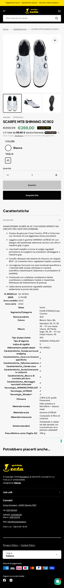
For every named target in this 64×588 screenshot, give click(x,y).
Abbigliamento (19, 29)
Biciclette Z (24, 477)
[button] (4, 11)
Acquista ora (32, 195)
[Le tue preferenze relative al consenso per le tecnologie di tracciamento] (61, 441)
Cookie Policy (28, 545)
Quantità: (7, 168)
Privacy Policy (11, 545)
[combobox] (32, 18)
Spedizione (19, 136)
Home (5, 29)
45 (9, 161)
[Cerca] (57, 18)
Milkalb (17, 483)
